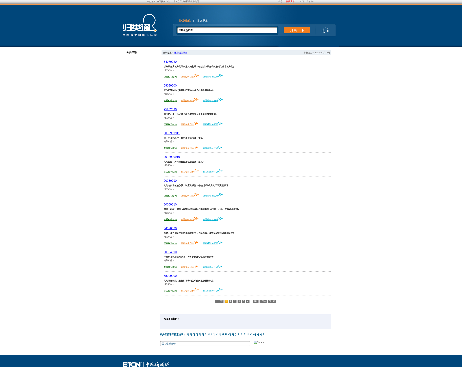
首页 (302, 1)
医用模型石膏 (180, 52)
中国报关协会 (163, 1)
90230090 (170, 180)
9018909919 (172, 156)
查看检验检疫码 (210, 77)
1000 (263, 301)
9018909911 (172, 133)
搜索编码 (185, 20)
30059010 (170, 204)
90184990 (170, 252)
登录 (280, 1)
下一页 (272, 301)
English (310, 1)
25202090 (170, 109)
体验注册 (290, 1)
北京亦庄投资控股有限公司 (186, 1)
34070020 (170, 61)
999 (256, 301)
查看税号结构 (170, 77)
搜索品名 (202, 20)
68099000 (170, 85)
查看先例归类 (187, 77)
